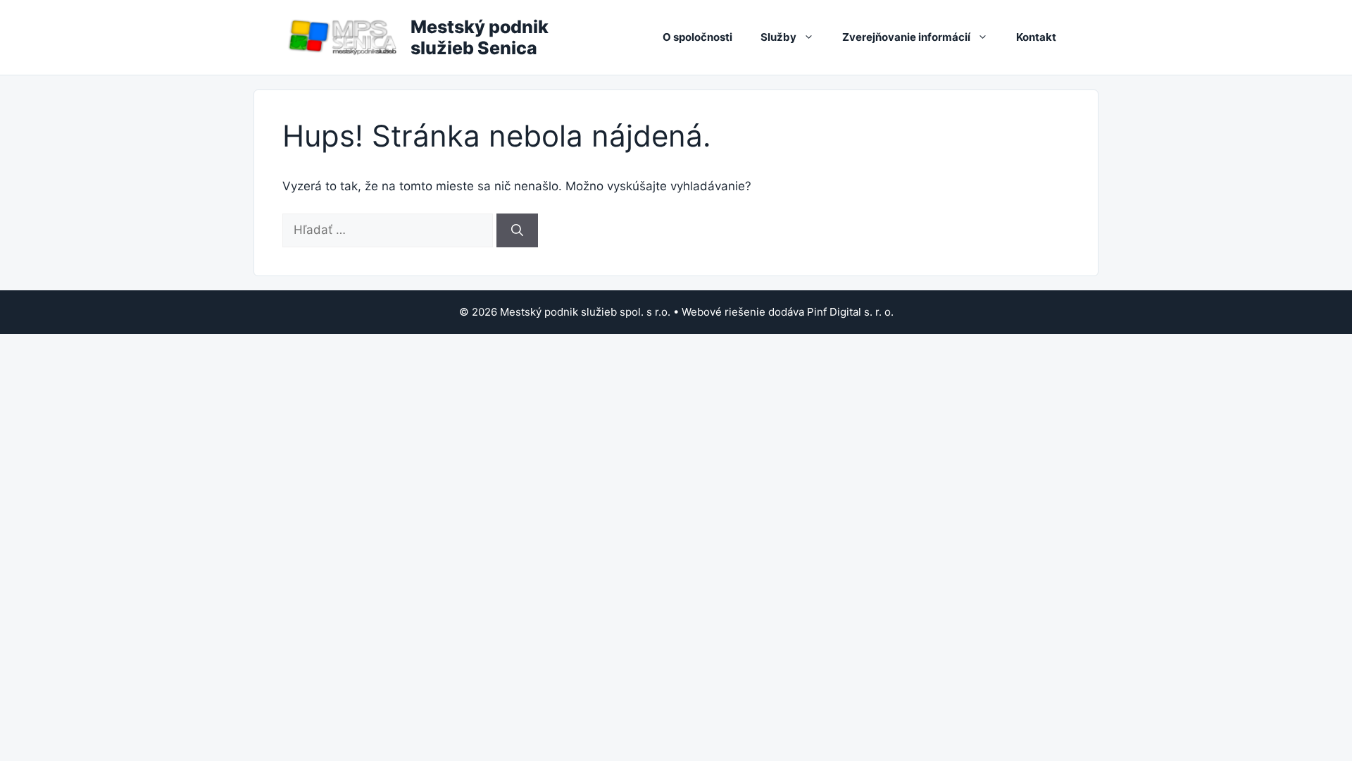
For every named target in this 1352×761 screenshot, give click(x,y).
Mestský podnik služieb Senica (480, 37)
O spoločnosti (697, 37)
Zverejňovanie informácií (906, 37)
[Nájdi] (517, 230)
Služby (778, 37)
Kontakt (1036, 37)
